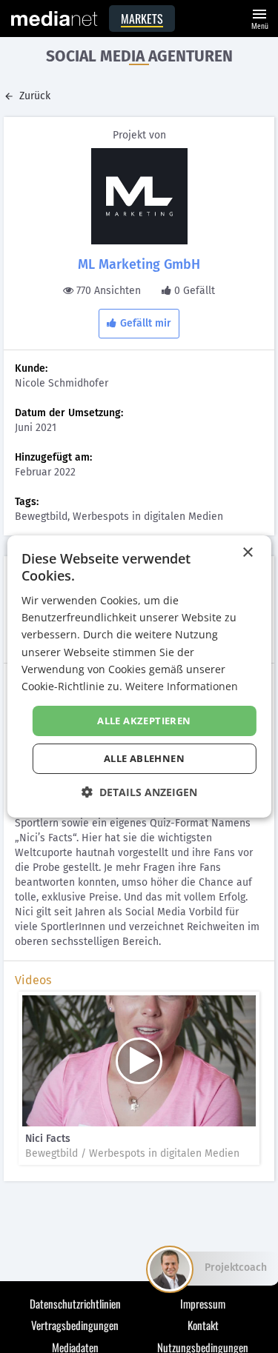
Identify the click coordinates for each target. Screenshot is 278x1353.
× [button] (247, 552)
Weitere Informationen (181, 686)
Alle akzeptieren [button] (144, 720)
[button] (139, 792)
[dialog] (139, 676)
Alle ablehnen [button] (144, 758)
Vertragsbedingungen (75, 1325)
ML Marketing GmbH (139, 264)
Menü (259, 17)
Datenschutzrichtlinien (75, 1303)
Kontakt (203, 1325)
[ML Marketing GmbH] (139, 196)
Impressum (202, 1303)
